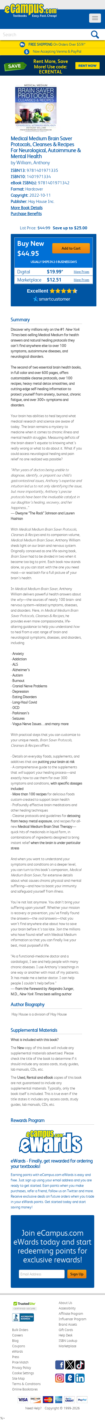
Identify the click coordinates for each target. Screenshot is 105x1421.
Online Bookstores (25, 1389)
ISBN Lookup (68, 1341)
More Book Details (27, 207)
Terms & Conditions (26, 1384)
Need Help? (33, 1408)
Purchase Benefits (26, 213)
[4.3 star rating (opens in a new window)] (64, 291)
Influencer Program (72, 1319)
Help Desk (65, 1335)
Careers (17, 1335)
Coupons (18, 1346)
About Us (65, 1303)
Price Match (20, 1362)
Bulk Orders (20, 1330)
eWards (17, 1351)
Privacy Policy (21, 1368)
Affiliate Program (71, 1314)
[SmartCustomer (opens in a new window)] (52, 299)
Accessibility (67, 1308)
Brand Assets (68, 1324)
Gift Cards (66, 1330)
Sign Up (76, 1274)
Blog (15, 1341)
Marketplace (67, 1346)
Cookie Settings (23, 1373)
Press (15, 1357)
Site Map (18, 1378)
